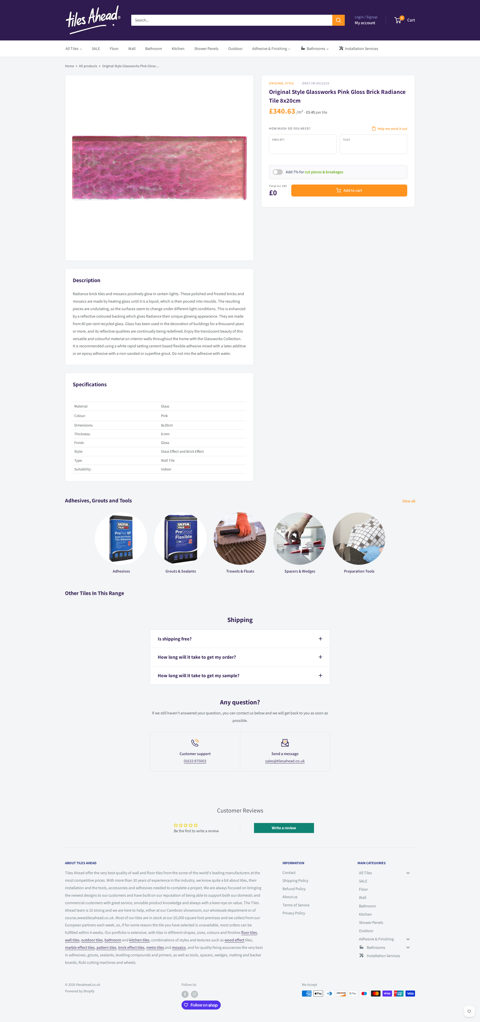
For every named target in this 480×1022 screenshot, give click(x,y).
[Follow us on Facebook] (185, 994)
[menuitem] (73, 48)
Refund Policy (294, 888)
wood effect (234, 940)
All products (88, 66)
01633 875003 (195, 761)
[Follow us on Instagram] (194, 994)
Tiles (346, 139)
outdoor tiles (92, 940)
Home (69, 66)
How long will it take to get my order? (197, 657)
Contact (289, 872)
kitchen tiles (139, 940)
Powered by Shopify (79, 991)
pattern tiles (106, 947)
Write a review (284, 827)
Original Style (281, 83)
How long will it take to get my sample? (199, 675)
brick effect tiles (131, 947)
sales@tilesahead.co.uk (285, 761)
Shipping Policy (295, 880)
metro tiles (155, 947)
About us (290, 896)
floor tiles (249, 932)
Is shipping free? (175, 639)
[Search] (338, 20)
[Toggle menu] (408, 872)
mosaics (179, 947)
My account (365, 22)
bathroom (112, 940)
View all (409, 501)
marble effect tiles (80, 947)
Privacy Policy (293, 913)
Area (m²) (278, 139)
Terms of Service (296, 905)
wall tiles (72, 940)
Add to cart (353, 190)
